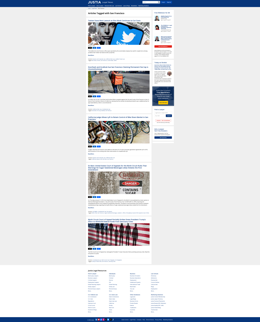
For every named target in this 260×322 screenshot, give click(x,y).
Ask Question (163, 137)
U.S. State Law (113, 295)
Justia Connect (125, 319)
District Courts (91, 307)
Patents (132, 305)
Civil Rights (95, 211)
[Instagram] (103, 320)
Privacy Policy (158, 319)
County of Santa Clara (96, 261)
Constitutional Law (106, 109)
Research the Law (109, 5)
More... (89, 291)
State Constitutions (114, 297)
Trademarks (133, 307)
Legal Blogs (133, 299)
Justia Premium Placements (158, 301)
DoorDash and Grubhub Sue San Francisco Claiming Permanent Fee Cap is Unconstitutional (118, 68)
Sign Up (169, 2)
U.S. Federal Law (93, 295)
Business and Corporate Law (99, 59)
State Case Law (113, 301)
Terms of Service (150, 319)
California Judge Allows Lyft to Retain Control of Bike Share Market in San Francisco (118, 118)
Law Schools (118, 5)
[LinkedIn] (96, 320)
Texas (110, 310)
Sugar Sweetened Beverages (110, 213)
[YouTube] (99, 320)
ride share (104, 159)
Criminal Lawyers (92, 280)
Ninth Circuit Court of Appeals (107, 260)
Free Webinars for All (162, 13)
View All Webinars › (163, 46)
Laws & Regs (126, 5)
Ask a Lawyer (99, 5)
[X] (111, 320)
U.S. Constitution (92, 297)
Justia (89, 8)
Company (139, 319)
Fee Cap (99, 110)
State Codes (112, 299)
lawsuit (98, 159)
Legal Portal (133, 319)
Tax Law (132, 289)
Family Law (111, 286)
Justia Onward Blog (156, 307)
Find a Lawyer (91, 5)
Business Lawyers (92, 278)
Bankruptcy (112, 276)
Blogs (152, 286)
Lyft (101, 159)
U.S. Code (90, 299)
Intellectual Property (135, 282)
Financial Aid (154, 280)
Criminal (111, 278)
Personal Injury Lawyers (94, 289)
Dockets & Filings (92, 310)
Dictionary (153, 276)
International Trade (135, 284)
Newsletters (134, 5)
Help (144, 319)
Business (132, 273)
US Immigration (118, 260)
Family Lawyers (92, 286)
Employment (133, 280)
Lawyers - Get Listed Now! (163, 120)
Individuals (112, 273)
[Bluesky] (108, 320)
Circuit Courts (91, 305)
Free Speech (109, 211)
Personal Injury (113, 289)
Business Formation (135, 276)
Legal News (94, 8)
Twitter (115, 60)
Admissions (154, 278)
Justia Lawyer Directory (157, 299)
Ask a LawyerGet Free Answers (160, 130)
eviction (98, 60)
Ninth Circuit (94, 213)
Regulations (91, 301)
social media (110, 60)
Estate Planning (113, 284)
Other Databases (135, 295)
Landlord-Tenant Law (120, 59)
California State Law (110, 59)
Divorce (111, 280)
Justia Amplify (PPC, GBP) (157, 305)
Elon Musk (94, 60)
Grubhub (103, 110)
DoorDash (94, 110)
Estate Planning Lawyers (94, 284)
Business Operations (135, 278)
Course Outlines (155, 282)
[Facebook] (101, 320)
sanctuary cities (112, 261)
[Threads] (106, 320)
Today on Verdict (160, 62)
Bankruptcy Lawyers (93, 276)
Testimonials (154, 310)
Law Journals (154, 284)
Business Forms (134, 301)
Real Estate (133, 286)
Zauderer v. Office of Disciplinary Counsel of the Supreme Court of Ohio (133, 213)
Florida (110, 305)
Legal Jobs (132, 297)
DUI (110, 282)
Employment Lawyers (93, 282)
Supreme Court (92, 303)
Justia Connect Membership (158, 297)
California (94, 159)
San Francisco (104, 60)
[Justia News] (94, 2)
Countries (132, 310)
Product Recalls (134, 303)
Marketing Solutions (143, 5)
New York (111, 307)
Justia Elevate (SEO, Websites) (158, 303)
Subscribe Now (163, 102)
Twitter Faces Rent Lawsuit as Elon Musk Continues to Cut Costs (114, 20)
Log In (163, 2)
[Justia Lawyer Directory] (113, 320)
